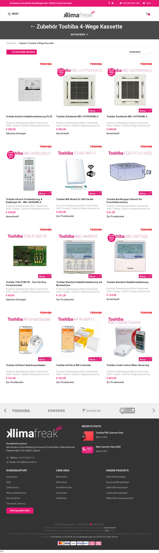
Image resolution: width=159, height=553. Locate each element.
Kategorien (78, 34)
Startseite (11, 43)
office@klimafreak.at (26, 462)
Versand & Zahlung (15, 503)
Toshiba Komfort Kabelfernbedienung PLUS (29, 116)
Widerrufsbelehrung (16, 493)
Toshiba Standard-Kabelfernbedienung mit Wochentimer (79, 283)
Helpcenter (61, 498)
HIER (106, 531)
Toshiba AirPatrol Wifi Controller (73, 365)
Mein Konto (61, 477)
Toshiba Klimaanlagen (117, 493)
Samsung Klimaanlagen (117, 482)
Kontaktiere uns (131, 3)
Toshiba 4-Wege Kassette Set (34, 125)
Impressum (12, 477)
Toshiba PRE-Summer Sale (109, 433)
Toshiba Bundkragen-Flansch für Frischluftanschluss (124, 201)
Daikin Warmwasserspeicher (120, 498)
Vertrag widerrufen (20, 510)
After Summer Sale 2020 (108, 447)
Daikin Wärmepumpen (117, 487)
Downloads (61, 493)
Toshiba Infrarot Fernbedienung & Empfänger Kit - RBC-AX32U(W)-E (24, 201)
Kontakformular (64, 487)
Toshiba (16, 125)
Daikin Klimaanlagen (116, 477)
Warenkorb (61, 482)
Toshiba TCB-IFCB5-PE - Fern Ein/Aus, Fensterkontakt (26, 283)
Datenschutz (12, 487)
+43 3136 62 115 (26, 457)
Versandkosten (109, 528)
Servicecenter (13, 498)
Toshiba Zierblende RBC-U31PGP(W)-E (127, 116)
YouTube (112, 3)
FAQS (148, 3)
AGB (8, 482)
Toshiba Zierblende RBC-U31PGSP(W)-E (77, 116)
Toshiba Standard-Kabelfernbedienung (127, 282)
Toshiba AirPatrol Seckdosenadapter (25, 365)
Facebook (109, 3)
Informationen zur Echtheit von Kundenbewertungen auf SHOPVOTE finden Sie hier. (84, 537)
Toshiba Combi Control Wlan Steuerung (128, 365)
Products (10, 123)
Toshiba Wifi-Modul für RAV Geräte (74, 199)
